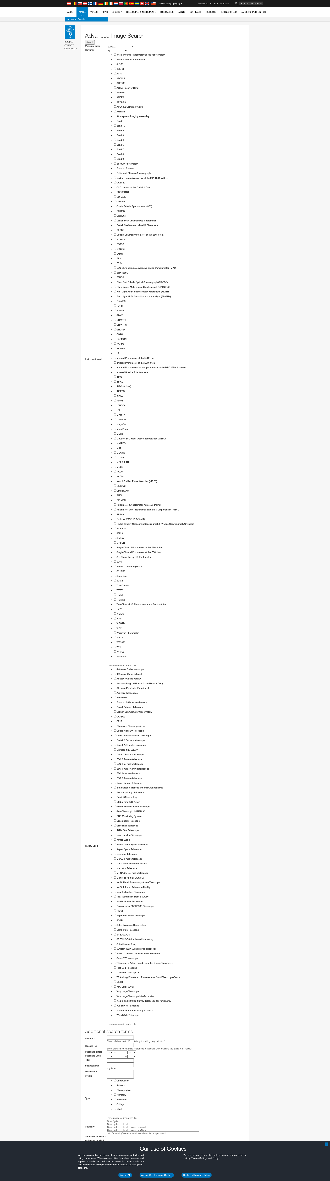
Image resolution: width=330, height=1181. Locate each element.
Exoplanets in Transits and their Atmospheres (139, 787)
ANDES (120, 97)
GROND (120, 329)
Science (244, 3)
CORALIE (121, 197)
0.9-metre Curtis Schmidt (129, 674)
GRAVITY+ (121, 325)
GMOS (119, 315)
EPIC (119, 258)
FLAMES (120, 301)
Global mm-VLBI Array (128, 802)
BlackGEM (121, 697)
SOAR (119, 920)
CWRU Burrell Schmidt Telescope (133, 735)
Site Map (224, 3)
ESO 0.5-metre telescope (129, 759)
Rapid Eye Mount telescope (130, 915)
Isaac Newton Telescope (129, 835)
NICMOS (120, 486)
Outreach (195, 12)
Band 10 (120, 125)
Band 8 (120, 154)
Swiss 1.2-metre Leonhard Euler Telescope (138, 953)
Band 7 (120, 149)
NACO (119, 471)
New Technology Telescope (130, 892)
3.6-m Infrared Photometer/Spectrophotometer (140, 54)
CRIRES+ (121, 216)
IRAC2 (119, 381)
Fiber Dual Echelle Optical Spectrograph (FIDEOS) (142, 282)
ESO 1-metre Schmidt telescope (132, 769)
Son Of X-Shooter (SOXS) (129, 566)
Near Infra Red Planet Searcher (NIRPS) (136, 481)
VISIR (119, 628)
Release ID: (91, 1046)
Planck (119, 911)
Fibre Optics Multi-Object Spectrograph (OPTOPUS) (143, 287)
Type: (88, 1098)
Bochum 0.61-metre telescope (131, 702)
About (70, 12)
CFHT (119, 721)
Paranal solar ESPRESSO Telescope (135, 906)
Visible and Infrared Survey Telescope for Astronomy (143, 1001)
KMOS (119, 400)
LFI (118, 410)
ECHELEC (121, 239)
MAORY (120, 415)
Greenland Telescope (127, 825)
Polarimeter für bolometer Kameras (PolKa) (138, 505)
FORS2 (120, 310)
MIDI (119, 448)
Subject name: (92, 1065)
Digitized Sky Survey (127, 750)
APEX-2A (121, 102)
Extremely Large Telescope (130, 792)
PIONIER (121, 500)
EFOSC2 (120, 249)
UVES (119, 609)
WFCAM (120, 642)
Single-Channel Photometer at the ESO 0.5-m (139, 547)
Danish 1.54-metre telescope (131, 745)
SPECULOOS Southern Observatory (134, 939)
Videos (94, 12)
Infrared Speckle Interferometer (132, 372)
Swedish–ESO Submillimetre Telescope (136, 949)
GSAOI (120, 334)
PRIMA (120, 514)
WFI (118, 647)
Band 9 (120, 159)
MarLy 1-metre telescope (129, 859)
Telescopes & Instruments (141, 12)
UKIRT (119, 982)
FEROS (120, 277)
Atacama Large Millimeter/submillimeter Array (139, 683)
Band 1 (120, 121)
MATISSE (121, 419)
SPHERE (120, 571)
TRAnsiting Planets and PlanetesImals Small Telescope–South (148, 977)
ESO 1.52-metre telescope (129, 764)
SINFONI (120, 543)
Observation (122, 1080)
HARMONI (121, 339)
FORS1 (120, 306)
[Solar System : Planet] (153, 1124)
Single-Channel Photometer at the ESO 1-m (138, 552)
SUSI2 (119, 580)
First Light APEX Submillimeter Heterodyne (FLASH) (142, 291)
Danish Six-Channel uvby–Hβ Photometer (137, 225)
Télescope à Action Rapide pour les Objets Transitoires (144, 963)
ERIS (119, 263)
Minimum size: (92, 46)
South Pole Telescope (127, 930)
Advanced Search (76, 19)
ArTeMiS (120, 111)
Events (181, 12)
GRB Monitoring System (128, 816)
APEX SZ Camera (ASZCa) (130, 107)
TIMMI (119, 595)
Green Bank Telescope (128, 821)
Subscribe (203, 3)
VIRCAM (120, 623)
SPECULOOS (123, 934)
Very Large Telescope (127, 991)
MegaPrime (122, 429)
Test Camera (122, 585)
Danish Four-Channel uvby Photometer (136, 220)
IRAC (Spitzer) (123, 386)
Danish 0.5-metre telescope (130, 740)
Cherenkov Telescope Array (130, 726)
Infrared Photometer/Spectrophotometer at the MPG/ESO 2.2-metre (151, 367)
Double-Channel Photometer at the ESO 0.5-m (139, 234)
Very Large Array (125, 987)
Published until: (93, 1055)
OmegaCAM (122, 490)
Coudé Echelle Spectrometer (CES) (134, 206)
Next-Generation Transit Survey (132, 896)
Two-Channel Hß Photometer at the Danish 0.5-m (141, 604)
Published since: (93, 1052)
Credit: (88, 1076)
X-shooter (121, 656)
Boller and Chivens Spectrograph (133, 173)
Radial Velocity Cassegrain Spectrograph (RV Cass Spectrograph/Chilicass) (155, 524)
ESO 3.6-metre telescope (129, 778)
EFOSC (120, 244)
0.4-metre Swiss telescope (130, 669)
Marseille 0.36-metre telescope (132, 863)
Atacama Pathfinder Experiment (132, 688)
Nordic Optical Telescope (129, 901)
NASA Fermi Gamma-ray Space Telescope (138, 882)
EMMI (119, 254)
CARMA (120, 716)
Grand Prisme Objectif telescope (133, 806)
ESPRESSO (122, 272)
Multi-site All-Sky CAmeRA (130, 878)
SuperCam (121, 576)
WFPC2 (120, 652)
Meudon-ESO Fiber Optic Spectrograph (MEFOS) (141, 438)
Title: (87, 1060)
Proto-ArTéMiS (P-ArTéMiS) (130, 519)
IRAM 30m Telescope (127, 830)
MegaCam (121, 424)
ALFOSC (120, 83)
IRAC (119, 377)
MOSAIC (120, 457)
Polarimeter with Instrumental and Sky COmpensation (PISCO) (148, 509)
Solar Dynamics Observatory (131, 925)
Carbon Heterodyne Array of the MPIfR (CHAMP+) (142, 178)
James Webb (123, 840)
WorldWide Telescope (127, 1015)
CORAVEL (121, 201)
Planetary (121, 1094)
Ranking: (89, 50)
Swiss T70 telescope (127, 958)
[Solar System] (153, 1121)
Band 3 (120, 135)
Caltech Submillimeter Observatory (134, 712)
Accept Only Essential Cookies (156, 1175)
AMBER (120, 92)
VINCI (119, 618)
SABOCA (121, 528)
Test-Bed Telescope (126, 968)
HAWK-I (120, 348)
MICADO (121, 443)
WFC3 (119, 637)
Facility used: (91, 846)
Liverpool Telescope (126, 854)
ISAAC (119, 396)
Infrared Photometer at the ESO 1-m (134, 358)
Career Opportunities (253, 12)
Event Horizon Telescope (129, 783)
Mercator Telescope (126, 868)
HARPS (120, 343)
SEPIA (119, 533)
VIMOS (120, 614)
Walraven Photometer (127, 633)
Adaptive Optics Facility (128, 678)
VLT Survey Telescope (127, 1005)
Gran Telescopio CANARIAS (130, 811)
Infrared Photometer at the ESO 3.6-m (135, 363)
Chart (119, 1109)
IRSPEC (120, 391)
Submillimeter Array (126, 944)
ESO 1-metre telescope (128, 773)
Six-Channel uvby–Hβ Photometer (133, 557)
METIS (119, 434)
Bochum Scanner (125, 168)
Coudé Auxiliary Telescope (130, 731)
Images (82, 12)
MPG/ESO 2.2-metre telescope (132, 873)
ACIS (119, 73)
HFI (118, 353)
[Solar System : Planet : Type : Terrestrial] (153, 1127)
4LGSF (119, 64)
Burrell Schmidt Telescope (129, 707)
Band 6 (120, 145)
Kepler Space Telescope (128, 849)
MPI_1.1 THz (123, 462)
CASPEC (120, 182)
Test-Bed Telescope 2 (127, 972)
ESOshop (117, 12)
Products (210, 12)
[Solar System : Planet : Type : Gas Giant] (153, 1130)
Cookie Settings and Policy (196, 1175)
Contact (214, 3)
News (105, 12)
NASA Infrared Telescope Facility (133, 887)
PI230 (119, 495)
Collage (120, 1104)
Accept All (125, 1175)
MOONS (120, 452)
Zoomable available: (95, 1136)
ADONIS (120, 78)
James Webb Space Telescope (132, 844)
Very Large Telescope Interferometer (135, 996)
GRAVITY (121, 320)
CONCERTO (122, 192)
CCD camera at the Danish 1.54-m (133, 187)
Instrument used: (93, 359)
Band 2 (120, 130)
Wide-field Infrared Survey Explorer (134, 1010)
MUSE (119, 467)
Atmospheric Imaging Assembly (132, 116)
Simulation (121, 1099)
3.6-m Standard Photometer (130, 59)
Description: (91, 1071)
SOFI (119, 561)
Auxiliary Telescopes (127, 693)
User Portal (256, 3)
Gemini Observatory (126, 797)
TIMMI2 (120, 599)
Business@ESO (229, 12)
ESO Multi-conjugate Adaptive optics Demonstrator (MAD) (146, 268)
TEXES (119, 590)
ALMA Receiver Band (127, 88)
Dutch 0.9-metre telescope (130, 754)
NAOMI (120, 476)
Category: (90, 1126)
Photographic (123, 1090)
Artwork (120, 1085)
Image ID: (90, 1038)
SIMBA (120, 538)
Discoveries (167, 12)
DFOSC (120, 230)
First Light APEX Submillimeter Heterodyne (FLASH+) (143, 296)
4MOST (120, 69)
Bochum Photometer (127, 163)
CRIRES (120, 211)
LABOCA (121, 405)
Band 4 (120, 140)
